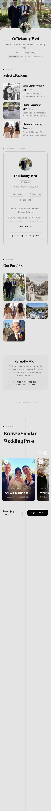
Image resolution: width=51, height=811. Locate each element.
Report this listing (25, 402)
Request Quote (38, 513)
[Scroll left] (40, 453)
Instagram (18, 194)
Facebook (36, 194)
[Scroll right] (45, 453)
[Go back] (4, 4)
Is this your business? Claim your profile (25, 383)
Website (27, 200)
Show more (24, 227)
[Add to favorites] (6, 462)
